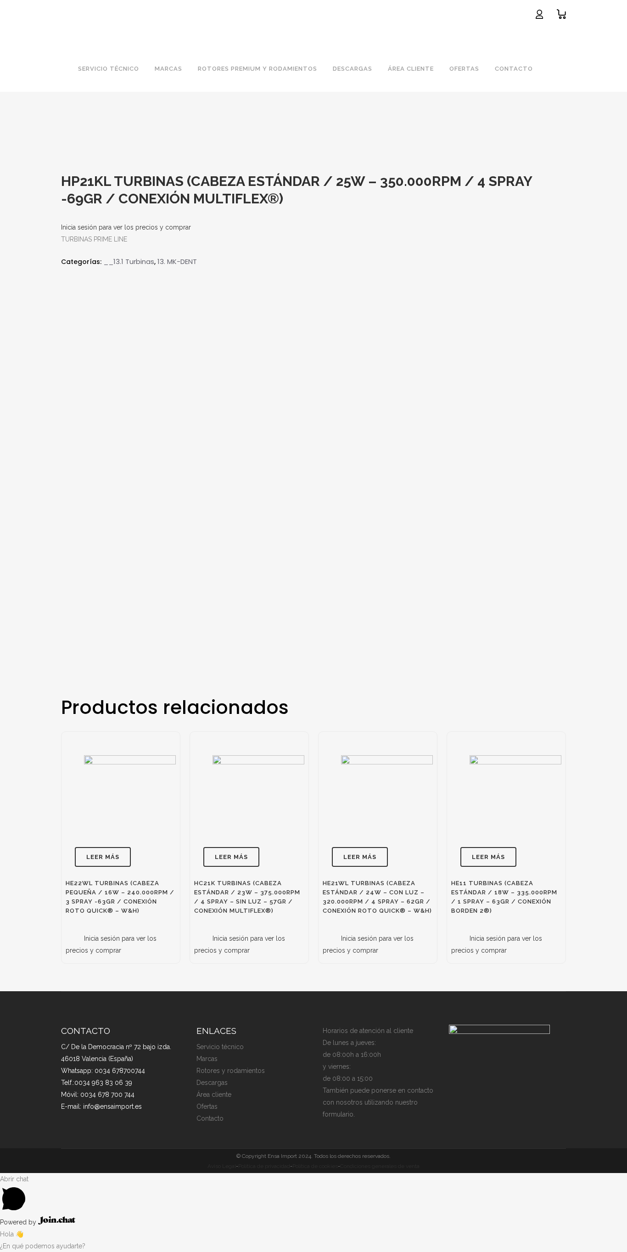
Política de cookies (315, 1166)
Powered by (19, 1222)
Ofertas (207, 1106)
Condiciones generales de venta (380, 1166)
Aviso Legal (221, 1166)
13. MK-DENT (177, 261)
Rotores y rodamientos (230, 1070)
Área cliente (213, 1094)
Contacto (210, 1118)
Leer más (102, 856)
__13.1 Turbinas (128, 261)
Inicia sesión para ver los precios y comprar (126, 227)
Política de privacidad (264, 1166)
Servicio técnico (220, 1046)
